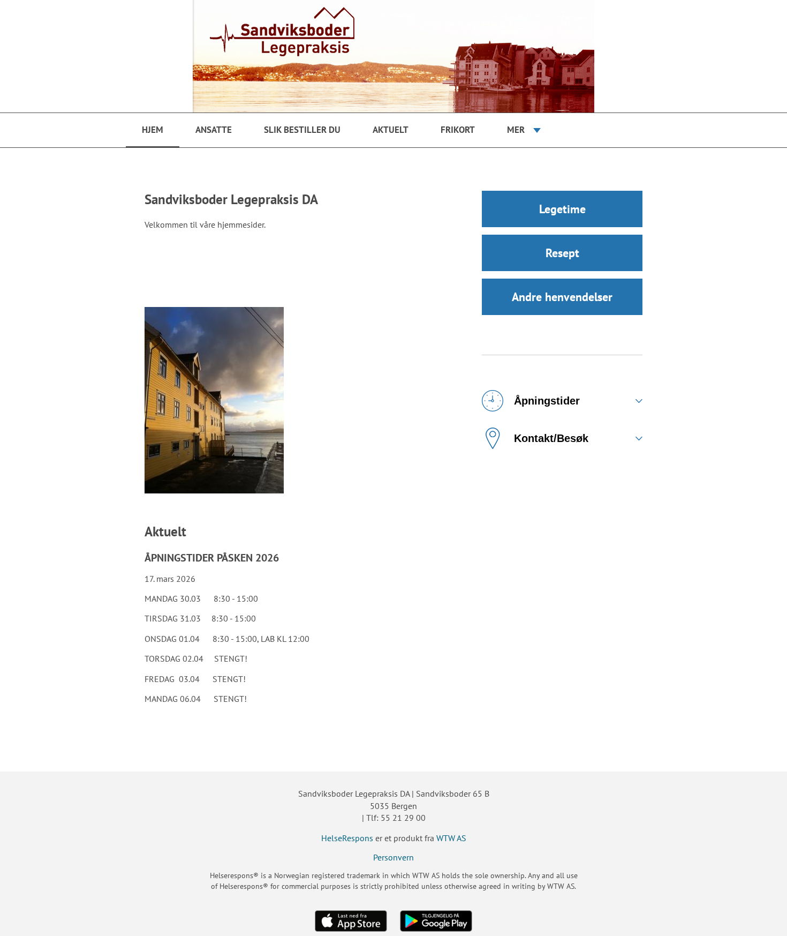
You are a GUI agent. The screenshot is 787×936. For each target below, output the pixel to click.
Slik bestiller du (302, 130)
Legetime (562, 208)
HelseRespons (347, 838)
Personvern (393, 857)
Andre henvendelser (562, 296)
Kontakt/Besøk (551, 438)
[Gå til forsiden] (393, 56)
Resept (562, 252)
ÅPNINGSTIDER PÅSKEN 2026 (212, 558)
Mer (516, 130)
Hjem (152, 130)
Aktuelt (390, 130)
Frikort (458, 130)
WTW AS (451, 838)
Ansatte (213, 130)
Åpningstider (547, 401)
